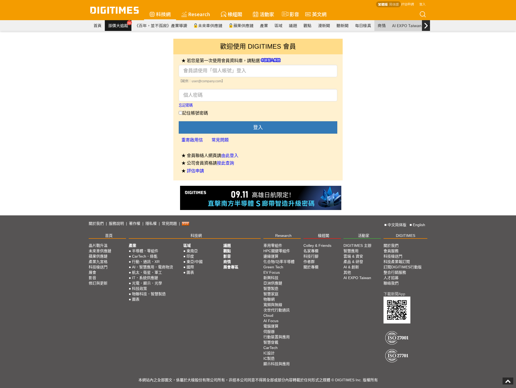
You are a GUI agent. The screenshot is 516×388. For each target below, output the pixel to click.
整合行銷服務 (395, 272)
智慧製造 (270, 288)
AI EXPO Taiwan (406, 25)
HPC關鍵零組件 (276, 251)
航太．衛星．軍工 (147, 272)
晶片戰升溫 (98, 245)
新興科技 (270, 278)
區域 (278, 25)
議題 (293, 25)
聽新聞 (342, 25)
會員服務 (391, 251)
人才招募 (391, 278)
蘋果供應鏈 (243, 25)
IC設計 (269, 353)
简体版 (394, 4)
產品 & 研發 (353, 261)
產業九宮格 (98, 261)
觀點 (307, 25)
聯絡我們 (391, 283)
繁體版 (383, 4)
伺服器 (269, 331)
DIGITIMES (405, 235)
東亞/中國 (195, 261)
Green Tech (273, 267)
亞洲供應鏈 (272, 283)
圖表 (135, 299)
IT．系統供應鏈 (145, 278)
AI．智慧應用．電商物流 (152, 267)
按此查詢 (225, 163)
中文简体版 (397, 225)
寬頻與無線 (272, 304)
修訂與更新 (98, 283)
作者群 (309, 261)
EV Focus (271, 272)
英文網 (319, 13)
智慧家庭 (270, 294)
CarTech (270, 348)
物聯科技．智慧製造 (149, 294)
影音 (292, 13)
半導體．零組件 (145, 251)
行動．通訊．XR (146, 261)
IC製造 (269, 358)
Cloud (268, 315)
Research (199, 13)
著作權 (134, 223)
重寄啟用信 (192, 140)
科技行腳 (310, 256)
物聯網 (269, 299)
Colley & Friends (317, 245)
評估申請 (407, 4)
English (419, 225)
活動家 (267, 13)
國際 (190, 267)
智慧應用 (351, 251)
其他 (347, 272)
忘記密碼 (186, 105)
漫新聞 (324, 25)
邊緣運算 (270, 256)
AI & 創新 (351, 267)
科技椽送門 (98, 267)
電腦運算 (270, 326)
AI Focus (270, 321)
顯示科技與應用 (276, 364)
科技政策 (139, 288)
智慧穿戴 (270, 342)
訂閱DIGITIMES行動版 (403, 267)
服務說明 (116, 223)
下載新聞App (394, 294)
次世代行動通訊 (276, 310)
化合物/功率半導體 (279, 261)
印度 (190, 256)
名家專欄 (310, 251)
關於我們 (96, 223)
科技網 (163, 13)
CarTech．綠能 (144, 256)
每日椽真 (363, 25)
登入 (422, 4)
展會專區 (230, 267)
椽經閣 (235, 13)
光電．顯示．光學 (147, 283)
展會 (92, 272)
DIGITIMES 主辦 (357, 245)
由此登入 (229, 155)
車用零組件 (272, 245)
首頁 (98, 25)
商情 (382, 25)
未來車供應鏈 (210, 25)
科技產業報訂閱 (397, 261)
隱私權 (151, 223)
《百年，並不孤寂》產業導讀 (161, 25)
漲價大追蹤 (119, 25)
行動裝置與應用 (276, 337)
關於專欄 (310, 267)
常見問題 (220, 140)
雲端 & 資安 (353, 256)
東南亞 (192, 251)
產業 (264, 25)
